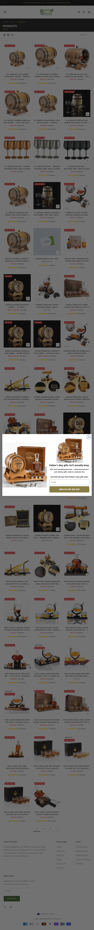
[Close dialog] (89, 437)
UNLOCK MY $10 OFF (69, 489)
